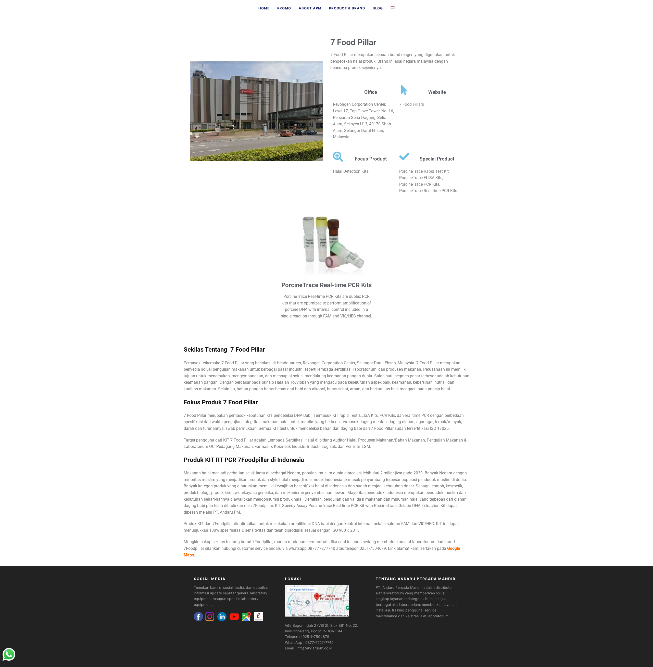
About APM (310, 8)
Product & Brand (347, 8)
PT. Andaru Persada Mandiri (399, 587)
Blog (378, 8)
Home (264, 8)
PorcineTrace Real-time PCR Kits (326, 285)
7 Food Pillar (353, 42)
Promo (284, 8)
